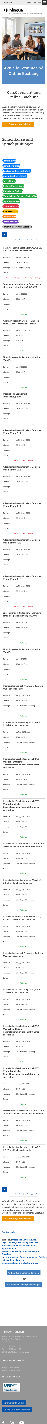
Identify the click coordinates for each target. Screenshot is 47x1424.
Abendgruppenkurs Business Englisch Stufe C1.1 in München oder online (21, 322)
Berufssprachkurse (29, 1257)
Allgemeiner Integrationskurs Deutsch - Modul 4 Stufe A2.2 (22, 504)
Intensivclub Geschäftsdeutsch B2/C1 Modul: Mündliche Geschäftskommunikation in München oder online (21, 805)
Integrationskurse (10, 1257)
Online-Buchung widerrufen (17, 1409)
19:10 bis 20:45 (21, 335)
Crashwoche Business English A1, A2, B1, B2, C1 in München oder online (22, 249)
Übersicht (17, 1239)
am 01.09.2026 (21, 622)
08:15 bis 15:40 (21, 262)
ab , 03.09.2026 (23, 695)
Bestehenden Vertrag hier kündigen (23, 1284)
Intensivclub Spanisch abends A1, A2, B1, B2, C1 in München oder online (22, 881)
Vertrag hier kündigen (14, 1402)
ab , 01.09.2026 (23, 403)
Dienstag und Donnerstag (25, 706)
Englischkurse (8, 1242)
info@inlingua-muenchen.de (18, 1352)
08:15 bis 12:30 (21, 408)
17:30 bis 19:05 (21, 701)
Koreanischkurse (10, 1251)
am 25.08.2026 (21, 294)
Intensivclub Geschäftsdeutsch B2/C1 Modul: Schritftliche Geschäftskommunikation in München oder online (21, 763)
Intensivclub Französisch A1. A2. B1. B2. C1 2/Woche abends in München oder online (23, 845)
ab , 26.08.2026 (23, 330)
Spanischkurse (9, 1248)
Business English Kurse (27, 1242)
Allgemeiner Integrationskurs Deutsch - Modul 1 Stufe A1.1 (22, 577)
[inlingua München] (13, 10)
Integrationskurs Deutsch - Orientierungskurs (16, 395)
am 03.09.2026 (21, 659)
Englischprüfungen (29, 1263)
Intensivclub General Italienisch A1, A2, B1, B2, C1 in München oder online (22, 918)
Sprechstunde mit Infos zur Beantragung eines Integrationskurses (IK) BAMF (22, 285)
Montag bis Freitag (23, 268)
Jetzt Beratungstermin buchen (18, 124)
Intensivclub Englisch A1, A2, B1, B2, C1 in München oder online (23, 687)
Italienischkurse (27, 1245)
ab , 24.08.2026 (23, 257)
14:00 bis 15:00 (21, 299)
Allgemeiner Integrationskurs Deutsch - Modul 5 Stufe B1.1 (22, 468)
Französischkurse (10, 1245)
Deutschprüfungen (11, 1263)
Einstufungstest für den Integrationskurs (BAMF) (22, 358)
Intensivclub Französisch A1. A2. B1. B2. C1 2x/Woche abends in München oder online (23, 1112)
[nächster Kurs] (4, 234)
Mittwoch (19, 341)
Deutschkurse (29, 1239)
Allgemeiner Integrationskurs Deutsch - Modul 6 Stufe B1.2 (22, 431)
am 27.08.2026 (21, 367)
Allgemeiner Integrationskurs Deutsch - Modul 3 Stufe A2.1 (22, 541)
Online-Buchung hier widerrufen (23, 1272)
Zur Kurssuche (9, 1232)
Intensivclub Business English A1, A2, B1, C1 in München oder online (22, 724)
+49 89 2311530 (34, 2)
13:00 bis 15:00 (21, 372)
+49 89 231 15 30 (14, 1346)
